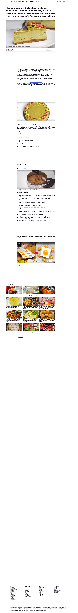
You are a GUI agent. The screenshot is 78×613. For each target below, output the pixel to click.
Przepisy (19, 1)
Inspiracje (32, 1)
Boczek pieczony (12, 598)
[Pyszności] (15, 1)
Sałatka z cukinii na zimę (28, 596)
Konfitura (26, 593)
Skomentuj (49, 49)
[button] (60, 1)
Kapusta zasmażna (12, 595)
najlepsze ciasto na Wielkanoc (36, 81)
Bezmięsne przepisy (12, 588)
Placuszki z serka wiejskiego (13, 589)
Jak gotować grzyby (27, 591)
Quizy (39, 1)
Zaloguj (64, 1)
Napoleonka (40, 590)
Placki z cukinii (26, 590)
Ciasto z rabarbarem (56, 591)
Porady (27, 1)
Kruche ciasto (41, 589)
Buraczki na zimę (27, 594)
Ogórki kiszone (26, 587)
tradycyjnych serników (21, 128)
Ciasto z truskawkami (56, 592)
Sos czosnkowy (12, 597)
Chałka (40, 593)
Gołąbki (11, 593)
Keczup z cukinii (12, 590)
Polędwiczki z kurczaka (13, 596)
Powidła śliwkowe (27, 589)
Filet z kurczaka (12, 591)
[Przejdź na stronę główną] (12, 2)
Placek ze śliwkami (41, 591)
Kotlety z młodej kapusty (57, 587)
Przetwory (26, 588)
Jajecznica (11, 592)
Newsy (23, 1)
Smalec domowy (12, 594)
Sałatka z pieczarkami (13, 599)
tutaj (27, 611)
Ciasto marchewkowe (41, 587)
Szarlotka (40, 592)
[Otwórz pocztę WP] (57, 1)
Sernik (40, 588)
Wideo (36, 1)
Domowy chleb (41, 595)
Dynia (25, 592)
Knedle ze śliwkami (27, 595)
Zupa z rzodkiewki (56, 588)
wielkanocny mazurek (23, 69)
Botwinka (55, 589)
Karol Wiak (9, 49)
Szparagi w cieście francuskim (57, 590)
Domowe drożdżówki (41, 594)
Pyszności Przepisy (12, 587)
